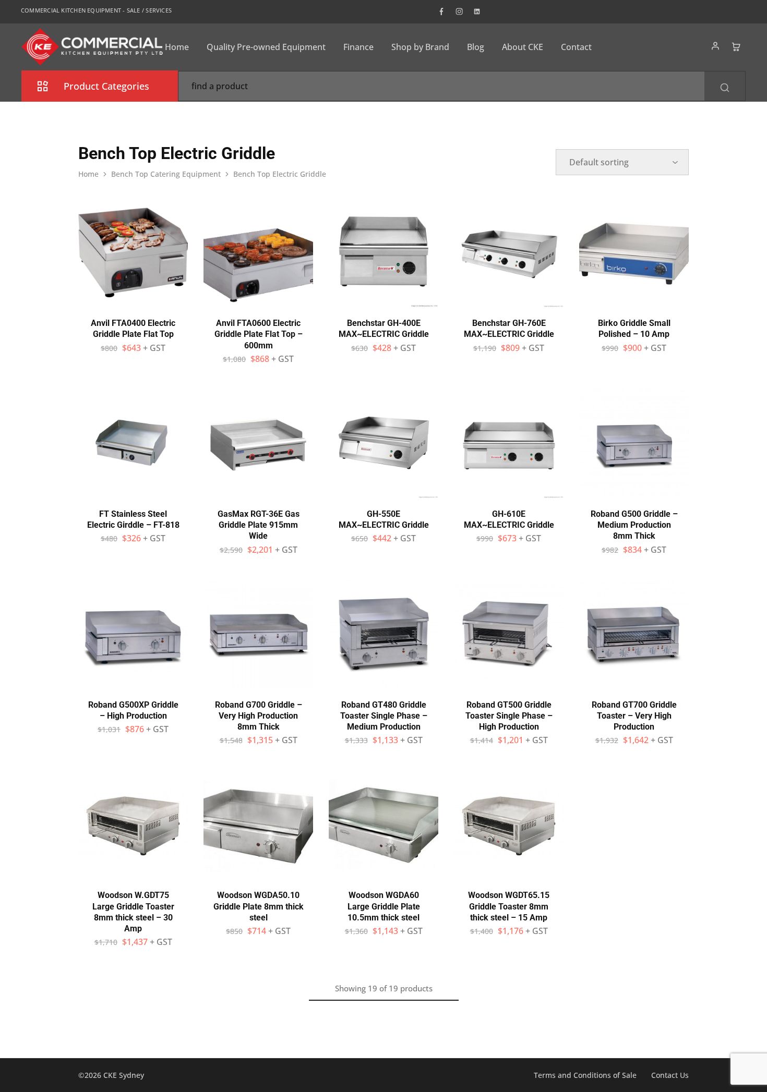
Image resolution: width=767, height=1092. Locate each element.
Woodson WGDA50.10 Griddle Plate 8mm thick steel (258, 906)
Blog (475, 47)
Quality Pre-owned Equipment (266, 47)
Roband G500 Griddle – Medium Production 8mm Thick (634, 525)
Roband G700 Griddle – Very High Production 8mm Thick (258, 716)
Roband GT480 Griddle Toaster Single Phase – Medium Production (383, 716)
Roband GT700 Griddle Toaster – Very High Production (634, 716)
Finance (358, 47)
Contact (576, 47)
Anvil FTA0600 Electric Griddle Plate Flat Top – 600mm (258, 334)
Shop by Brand (420, 47)
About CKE (522, 47)
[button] (133, 302)
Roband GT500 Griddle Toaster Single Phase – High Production (509, 716)
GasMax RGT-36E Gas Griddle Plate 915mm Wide (258, 525)
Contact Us (670, 1075)
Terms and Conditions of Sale (585, 1075)
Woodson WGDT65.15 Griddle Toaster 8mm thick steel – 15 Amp (508, 906)
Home (177, 47)
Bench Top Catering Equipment (166, 174)
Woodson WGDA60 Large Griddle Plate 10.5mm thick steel (383, 906)
